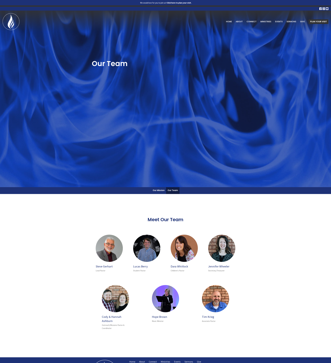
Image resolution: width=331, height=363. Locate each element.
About (239, 21)
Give (302, 21)
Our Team (173, 190)
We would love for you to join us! (165, 3)
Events (279, 21)
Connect (252, 21)
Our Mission (159, 190)
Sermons (291, 21)
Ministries (265, 21)
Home (229, 21)
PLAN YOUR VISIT (318, 21)
